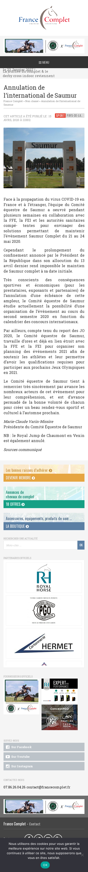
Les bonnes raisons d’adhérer (27, 470)
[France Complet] (44, 18)
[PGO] (60, 717)
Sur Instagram (22, 766)
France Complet (13, 101)
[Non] (82, 855)
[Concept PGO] (44, 610)
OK (45, 865)
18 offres (13, 504)
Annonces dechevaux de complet (20, 494)
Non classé (31, 101)
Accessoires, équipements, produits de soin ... (39, 518)
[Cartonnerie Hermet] (44, 643)
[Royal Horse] (44, 577)
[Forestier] (44, 41)
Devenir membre (19, 477)
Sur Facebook (21, 747)
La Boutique (16, 526)
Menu (45, 62)
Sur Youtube (20, 756)
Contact (34, 823)
